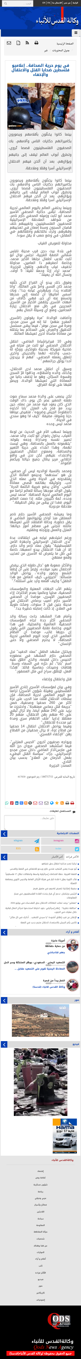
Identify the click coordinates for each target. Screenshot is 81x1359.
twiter (58, 849)
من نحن (67, 3)
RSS (18, 849)
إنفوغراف (40, 1300)
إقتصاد (40, 1171)
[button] (9, 43)
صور (41, 1286)
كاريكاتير (40, 1293)
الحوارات (40, 1252)
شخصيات (40, 1239)
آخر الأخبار (57, 856)
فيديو (40, 1279)
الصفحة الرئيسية (65, 43)
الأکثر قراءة (72, 856)
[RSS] (27, 43)
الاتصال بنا (57, 3)
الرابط (75, 3)
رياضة (40, 1192)
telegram (18, 841)
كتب (40, 1266)
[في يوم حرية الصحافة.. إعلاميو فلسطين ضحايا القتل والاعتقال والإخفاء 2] (41, 106)
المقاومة (40, 1225)
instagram (59, 841)
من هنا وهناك (40, 1246)
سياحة (41, 1219)
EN (44, 3)
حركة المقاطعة (41, 1232)
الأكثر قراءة (40, 1273)
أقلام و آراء (40, 1259)
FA (49, 3)
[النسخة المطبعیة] (36, 43)
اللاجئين (40, 1212)
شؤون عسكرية (40, 1185)
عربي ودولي (40, 1198)
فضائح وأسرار (40, 1205)
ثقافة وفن (40, 1178)
